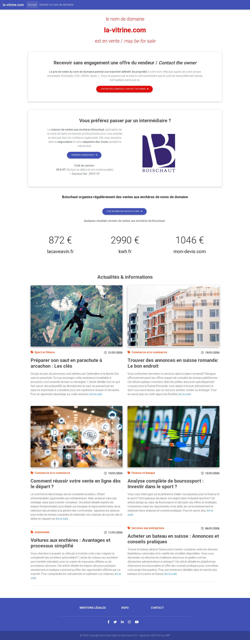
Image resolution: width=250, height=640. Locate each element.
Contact (157, 607)
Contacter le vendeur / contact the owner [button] (123, 89)
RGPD (125, 607)
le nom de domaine (125, 19)
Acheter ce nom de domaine (56, 4)
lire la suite (96, 394)
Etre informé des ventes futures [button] (123, 211)
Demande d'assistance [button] (82, 155)
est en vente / (125, 41)
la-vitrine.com (125, 30)
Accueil (33, 4)
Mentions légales (93, 607)
